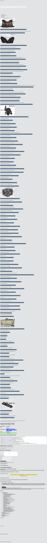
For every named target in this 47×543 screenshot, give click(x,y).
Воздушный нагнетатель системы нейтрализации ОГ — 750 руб (14, 116)
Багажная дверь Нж (4, 414)
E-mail (1, 458)
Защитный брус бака (4, 356)
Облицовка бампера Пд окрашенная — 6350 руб (10, 281)
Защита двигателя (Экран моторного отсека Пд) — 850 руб (13, 243)
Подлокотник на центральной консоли (8, 380)
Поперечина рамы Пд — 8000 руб (7, 158)
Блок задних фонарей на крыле (7, 342)
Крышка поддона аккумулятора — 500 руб (9, 212)
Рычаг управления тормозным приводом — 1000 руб (12, 302)
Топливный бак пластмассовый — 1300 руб (10, 100)
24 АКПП (4, 497)
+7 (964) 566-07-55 (4, 463)
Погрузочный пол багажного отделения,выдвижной (11, 360)
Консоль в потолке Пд (5, 377)
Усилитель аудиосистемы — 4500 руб (8, 127)
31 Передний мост (5, 500)
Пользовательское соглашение (4, 540)
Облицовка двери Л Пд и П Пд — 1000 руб (9, 175)
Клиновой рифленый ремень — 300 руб (9, 229)
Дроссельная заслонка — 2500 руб (7, 250)
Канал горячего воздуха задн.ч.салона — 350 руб (11, 236)
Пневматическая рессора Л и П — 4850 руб (9, 62)
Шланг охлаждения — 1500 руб (7, 316)
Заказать (9, 432)
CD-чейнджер (3, 339)
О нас (2, 16)
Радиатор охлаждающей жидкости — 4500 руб (10, 97)
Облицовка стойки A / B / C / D (6, 367)
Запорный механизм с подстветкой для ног (10, 391)
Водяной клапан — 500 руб (6, 271)
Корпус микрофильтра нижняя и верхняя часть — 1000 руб (13, 29)
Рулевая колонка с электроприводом (8, 349)
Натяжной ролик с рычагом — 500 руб (8, 182)
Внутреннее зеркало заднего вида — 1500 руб (10, 48)
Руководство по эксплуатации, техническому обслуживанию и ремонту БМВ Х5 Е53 (33, 470)
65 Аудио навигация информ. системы (8, 509)
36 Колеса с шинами (5, 503)
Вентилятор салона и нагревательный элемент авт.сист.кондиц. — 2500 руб (17, 274)
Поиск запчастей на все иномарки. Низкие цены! (6, 532)
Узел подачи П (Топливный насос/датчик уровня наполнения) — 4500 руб (16, 104)
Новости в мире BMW (3, 531)
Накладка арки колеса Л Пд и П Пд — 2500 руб (10, 295)
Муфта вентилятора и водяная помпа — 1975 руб (11, 202)
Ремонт (3, 516)
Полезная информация (5, 515)
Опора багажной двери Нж (6, 410)
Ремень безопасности (5, 332)
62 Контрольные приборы (6, 507)
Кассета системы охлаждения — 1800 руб (9, 233)
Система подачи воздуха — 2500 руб (8, 55)
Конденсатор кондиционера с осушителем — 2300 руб (12, 288)
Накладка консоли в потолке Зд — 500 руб (9, 186)
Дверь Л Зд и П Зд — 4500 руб (6, 260)
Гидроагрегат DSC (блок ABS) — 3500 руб (9, 264)
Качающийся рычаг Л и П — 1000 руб (8, 80)
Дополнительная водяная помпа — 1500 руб (10, 254)
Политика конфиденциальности (4, 539)
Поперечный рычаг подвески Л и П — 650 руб (10, 76)
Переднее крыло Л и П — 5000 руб (7, 215)
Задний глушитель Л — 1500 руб (7, 247)
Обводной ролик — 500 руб (6, 179)
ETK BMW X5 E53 (4, 492)
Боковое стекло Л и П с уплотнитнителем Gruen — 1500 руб (13, 45)
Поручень (2, 373)
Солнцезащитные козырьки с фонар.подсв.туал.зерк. (12, 370)
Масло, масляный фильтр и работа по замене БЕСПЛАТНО (20, 479)
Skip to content (2, 0)
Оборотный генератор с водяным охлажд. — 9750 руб (12, 168)
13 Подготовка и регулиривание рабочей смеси (9, 494)
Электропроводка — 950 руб (6, 120)
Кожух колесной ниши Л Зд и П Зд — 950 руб (10, 226)
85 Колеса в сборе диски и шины (7, 511)
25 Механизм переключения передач (8, 498)
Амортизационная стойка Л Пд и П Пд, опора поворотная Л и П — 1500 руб (16, 86)
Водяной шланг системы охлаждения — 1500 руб (11, 267)
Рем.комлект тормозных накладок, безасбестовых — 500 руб (13, 69)
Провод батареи (3, 346)
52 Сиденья (4, 505)
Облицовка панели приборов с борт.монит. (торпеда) (12, 394)
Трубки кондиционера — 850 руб (7, 130)
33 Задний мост (5, 501)
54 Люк (4, 506)
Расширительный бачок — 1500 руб (8, 147)
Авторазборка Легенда (13, 6)
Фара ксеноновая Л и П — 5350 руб (8, 123)
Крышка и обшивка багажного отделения (9, 363)
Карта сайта (3, 17)
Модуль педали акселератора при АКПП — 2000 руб (11, 208)
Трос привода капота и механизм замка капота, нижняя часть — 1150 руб (16, 134)
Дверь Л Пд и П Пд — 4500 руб (7, 257)
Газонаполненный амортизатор (7, 417)
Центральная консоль (5, 384)
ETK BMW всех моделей (3, 528)
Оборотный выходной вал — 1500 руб (8, 83)
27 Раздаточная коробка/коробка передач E (8, 499)
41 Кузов (4, 504)
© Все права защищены (3, 541)
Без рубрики (3, 512)
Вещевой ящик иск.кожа (5, 387)
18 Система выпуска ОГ (6, 496)
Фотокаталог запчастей (16, 420)
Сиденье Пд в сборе (4, 353)
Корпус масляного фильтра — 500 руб (8, 219)
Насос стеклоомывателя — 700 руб (8, 285)
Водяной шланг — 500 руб (6, 312)
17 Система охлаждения (6, 495)
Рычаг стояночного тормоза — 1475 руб (9, 141)
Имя (1, 457)
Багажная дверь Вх (4, 398)
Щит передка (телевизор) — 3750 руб (8, 299)
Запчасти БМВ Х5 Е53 (10, 420)
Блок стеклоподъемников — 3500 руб (8, 278)
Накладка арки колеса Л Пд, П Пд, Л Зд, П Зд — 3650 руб (12, 32)
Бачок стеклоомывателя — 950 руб (8, 292)
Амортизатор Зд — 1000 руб (6, 73)
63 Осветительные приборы (6, 508)
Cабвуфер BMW (3, 335)
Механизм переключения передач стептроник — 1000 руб (13, 93)
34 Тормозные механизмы (6, 502)
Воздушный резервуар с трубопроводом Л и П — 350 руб (13, 59)
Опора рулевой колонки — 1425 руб (8, 165)
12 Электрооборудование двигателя (7, 493)
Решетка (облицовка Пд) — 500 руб (8, 52)
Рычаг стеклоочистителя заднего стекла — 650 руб (11, 144)
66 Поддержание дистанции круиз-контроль (8, 510)
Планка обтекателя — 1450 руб (7, 161)
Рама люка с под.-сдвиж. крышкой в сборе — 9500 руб (12, 151)
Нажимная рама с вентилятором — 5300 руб (10, 198)
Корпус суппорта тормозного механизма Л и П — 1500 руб (13, 66)
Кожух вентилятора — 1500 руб (7, 222)
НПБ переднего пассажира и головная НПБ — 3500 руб (12, 328)
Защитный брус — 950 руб (6, 240)
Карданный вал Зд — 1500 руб (7, 90)
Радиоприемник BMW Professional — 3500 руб (10, 154)
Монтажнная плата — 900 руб (6, 205)
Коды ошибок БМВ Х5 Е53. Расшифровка (5, 467)
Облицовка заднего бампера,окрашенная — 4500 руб (12, 172)
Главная (3, 14)
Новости (3, 514)
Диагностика (3, 15)
